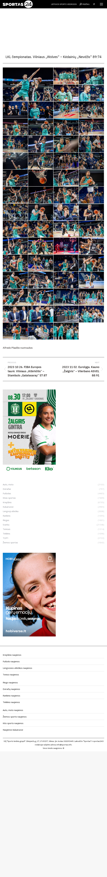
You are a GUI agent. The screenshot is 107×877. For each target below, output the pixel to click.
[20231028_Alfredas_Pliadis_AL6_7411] (41, 229)
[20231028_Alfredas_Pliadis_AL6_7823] (91, 314)
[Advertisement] (53, 29)
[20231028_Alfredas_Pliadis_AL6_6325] (66, 93)
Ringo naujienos (10, 682)
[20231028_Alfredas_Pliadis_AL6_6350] (41, 110)
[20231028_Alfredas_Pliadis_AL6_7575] (15, 280)
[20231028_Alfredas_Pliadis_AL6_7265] (91, 195)
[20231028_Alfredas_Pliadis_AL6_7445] (15, 246)
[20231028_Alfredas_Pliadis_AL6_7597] (41, 280)
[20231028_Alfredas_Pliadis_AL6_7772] (41, 314)
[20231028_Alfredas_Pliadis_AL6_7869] (41, 331)
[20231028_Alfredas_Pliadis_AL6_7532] (15, 263)
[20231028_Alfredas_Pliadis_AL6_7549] (41, 263)
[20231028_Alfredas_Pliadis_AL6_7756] (15, 314)
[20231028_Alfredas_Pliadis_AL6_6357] (66, 110)
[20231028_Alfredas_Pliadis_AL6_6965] (15, 161)
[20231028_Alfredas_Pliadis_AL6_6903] (41, 144)
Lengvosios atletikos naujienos (17, 668)
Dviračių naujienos (11, 689)
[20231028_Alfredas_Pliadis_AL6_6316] (91, 76)
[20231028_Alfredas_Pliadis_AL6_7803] (66, 314)
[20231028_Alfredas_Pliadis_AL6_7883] (66, 331)
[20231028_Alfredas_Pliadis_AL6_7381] (66, 212)
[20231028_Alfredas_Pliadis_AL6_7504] (66, 246)
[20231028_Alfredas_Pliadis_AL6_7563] (91, 263)
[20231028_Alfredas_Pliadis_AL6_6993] (91, 161)
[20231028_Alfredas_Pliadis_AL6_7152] (41, 178)
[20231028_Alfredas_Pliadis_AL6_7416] (66, 229)
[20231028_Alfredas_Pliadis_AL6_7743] (91, 297)
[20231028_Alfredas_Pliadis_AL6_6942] (91, 144)
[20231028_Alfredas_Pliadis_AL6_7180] (91, 178)
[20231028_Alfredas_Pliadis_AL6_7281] (15, 212)
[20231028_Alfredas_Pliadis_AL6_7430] (91, 229)
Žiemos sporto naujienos (15, 716)
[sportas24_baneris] (29, 635)
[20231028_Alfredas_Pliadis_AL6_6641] (41, 127)
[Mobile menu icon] (101, 4)
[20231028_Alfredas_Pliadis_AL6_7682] (41, 297)
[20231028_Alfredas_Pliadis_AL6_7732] (66, 297)
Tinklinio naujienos (11, 702)
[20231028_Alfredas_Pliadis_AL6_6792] (15, 144)
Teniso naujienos (11, 674)
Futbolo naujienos (11, 661)
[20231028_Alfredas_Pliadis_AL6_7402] (91, 212)
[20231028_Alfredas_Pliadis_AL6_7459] (41, 246)
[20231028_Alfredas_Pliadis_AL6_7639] (91, 280)
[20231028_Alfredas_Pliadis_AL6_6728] (91, 127)
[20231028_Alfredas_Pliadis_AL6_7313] (41, 212)
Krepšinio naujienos (12, 654)
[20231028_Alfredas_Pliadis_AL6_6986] (66, 161)
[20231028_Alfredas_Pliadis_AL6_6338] (15, 110)
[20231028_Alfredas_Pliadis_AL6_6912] (66, 144)
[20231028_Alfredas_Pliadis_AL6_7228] (41, 195)
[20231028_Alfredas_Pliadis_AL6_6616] (15, 127)
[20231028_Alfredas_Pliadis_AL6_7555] (66, 263)
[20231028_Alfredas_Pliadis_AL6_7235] (66, 195)
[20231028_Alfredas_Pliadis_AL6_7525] (91, 246)
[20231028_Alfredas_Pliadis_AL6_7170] (66, 178)
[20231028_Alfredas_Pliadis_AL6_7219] (15, 195)
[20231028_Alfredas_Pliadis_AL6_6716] (66, 127)
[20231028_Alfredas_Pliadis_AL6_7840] (15, 331)
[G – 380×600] (29, 472)
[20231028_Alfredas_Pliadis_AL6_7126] (15, 178)
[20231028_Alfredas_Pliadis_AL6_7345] (28, 84)
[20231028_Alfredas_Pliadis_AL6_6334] (91, 93)
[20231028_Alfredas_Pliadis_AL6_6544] (91, 110)
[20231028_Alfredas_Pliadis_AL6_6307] (66, 76)
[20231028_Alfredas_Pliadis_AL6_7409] (15, 229)
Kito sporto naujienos (13, 723)
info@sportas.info (64, 745)
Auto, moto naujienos (13, 710)
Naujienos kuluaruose (13, 729)
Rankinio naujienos (11, 695)
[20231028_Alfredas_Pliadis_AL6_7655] (15, 297)
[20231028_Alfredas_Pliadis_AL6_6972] (41, 161)
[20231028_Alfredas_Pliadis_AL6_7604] (66, 280)
